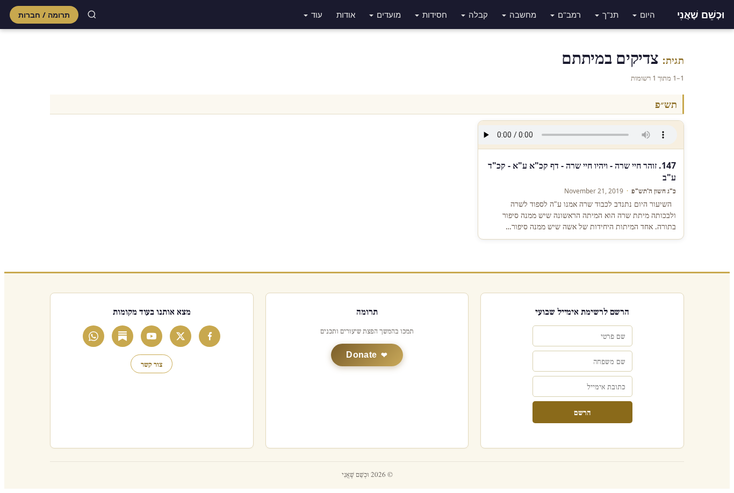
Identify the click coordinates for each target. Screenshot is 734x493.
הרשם (582, 412)
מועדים (389, 14)
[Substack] (122, 336)
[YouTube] (151, 336)
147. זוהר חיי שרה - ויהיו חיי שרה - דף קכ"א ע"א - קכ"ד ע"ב (582, 171)
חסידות (434, 14)
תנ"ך (610, 14)
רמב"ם (569, 14)
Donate (361, 354)
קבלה (478, 14)
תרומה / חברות (44, 15)
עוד (316, 14)
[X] (180, 336)
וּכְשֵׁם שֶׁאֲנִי (700, 14)
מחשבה (522, 14)
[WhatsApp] (93, 336)
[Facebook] (209, 336)
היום (647, 14)
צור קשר (151, 364)
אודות (345, 14)
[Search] (92, 14)
